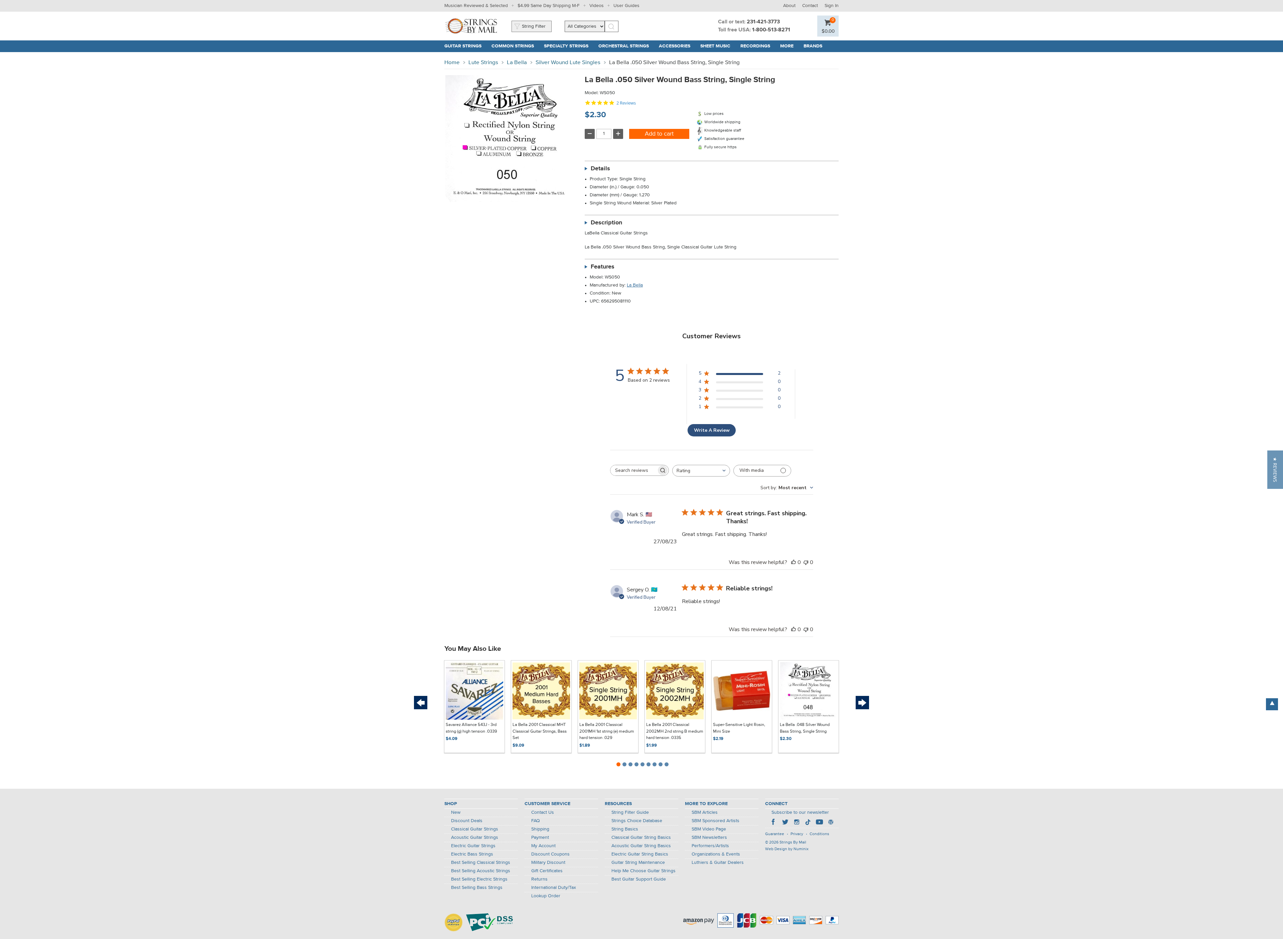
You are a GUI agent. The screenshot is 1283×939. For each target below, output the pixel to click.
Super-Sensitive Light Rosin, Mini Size (739, 728)
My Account (543, 845)
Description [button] (606, 223)
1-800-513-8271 (771, 30)
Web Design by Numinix (787, 849)
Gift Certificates (547, 871)
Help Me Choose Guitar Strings (643, 871)
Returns (539, 879)
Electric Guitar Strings (473, 845)
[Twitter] (785, 822)
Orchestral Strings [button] (626, 46)
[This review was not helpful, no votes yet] (806, 562)
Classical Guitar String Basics (641, 837)
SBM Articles (705, 812)
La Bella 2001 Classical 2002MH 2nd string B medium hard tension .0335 (674, 731)
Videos (596, 5)
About (789, 5)
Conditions (819, 834)
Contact (810, 5)
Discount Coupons (550, 854)
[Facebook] (774, 822)
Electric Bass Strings (472, 854)
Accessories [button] (677, 46)
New (455, 812)
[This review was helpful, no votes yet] (793, 562)
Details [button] (600, 169)
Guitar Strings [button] (465, 46)
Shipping (540, 829)
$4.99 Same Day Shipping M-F (549, 5)
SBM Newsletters (709, 837)
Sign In (832, 5)
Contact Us (542, 812)
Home (452, 62)
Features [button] (602, 267)
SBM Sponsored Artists (715, 820)
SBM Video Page (709, 829)
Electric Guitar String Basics (639, 854)
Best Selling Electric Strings (479, 879)
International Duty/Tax (553, 887)
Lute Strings (483, 62)
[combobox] (701, 471)
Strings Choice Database (636, 820)
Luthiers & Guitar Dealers (718, 862)
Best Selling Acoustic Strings (480, 871)
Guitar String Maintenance (638, 862)
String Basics (624, 829)
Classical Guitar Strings (474, 829)
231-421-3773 (763, 22)
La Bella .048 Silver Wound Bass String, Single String (805, 728)
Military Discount (548, 862)
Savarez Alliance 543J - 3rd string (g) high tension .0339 (471, 728)
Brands (813, 46)
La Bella (517, 62)
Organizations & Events (716, 854)
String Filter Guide (630, 812)
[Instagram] (797, 822)
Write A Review (712, 430)
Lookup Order (545, 896)
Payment (540, 837)
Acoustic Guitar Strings (474, 837)
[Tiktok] (808, 822)
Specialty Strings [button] (568, 46)
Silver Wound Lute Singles (568, 62)
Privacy (797, 834)
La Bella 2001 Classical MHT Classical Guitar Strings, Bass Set (540, 731)
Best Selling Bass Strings (477, 887)
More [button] (789, 46)
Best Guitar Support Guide (638, 879)
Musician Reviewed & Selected (476, 5)
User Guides (626, 5)
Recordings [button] (757, 46)
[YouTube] (819, 822)
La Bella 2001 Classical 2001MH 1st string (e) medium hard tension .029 (606, 731)
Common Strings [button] (515, 46)
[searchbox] (633, 470)
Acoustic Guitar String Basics (641, 845)
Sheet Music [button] (717, 46)
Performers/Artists (710, 845)
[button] (828, 30)
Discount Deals (466, 820)
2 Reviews (626, 103)
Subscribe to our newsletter (800, 812)
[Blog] (831, 822)
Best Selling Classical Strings (480, 862)
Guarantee (774, 834)
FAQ (535, 820)
